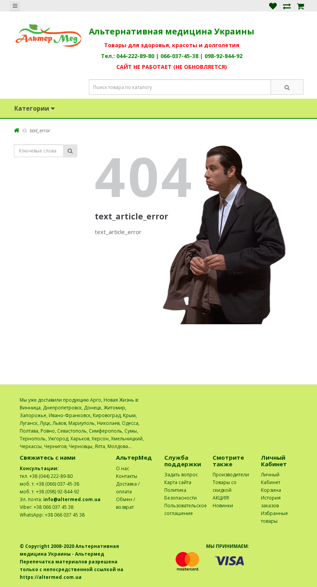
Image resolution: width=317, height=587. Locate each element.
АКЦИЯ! (221, 498)
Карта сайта (177, 482)
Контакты (126, 476)
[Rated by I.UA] (281, 400)
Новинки (223, 505)
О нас (122, 468)
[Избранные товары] (273, 5)
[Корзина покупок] (300, 5)
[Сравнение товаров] (287, 5)
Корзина (271, 490)
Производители (231, 474)
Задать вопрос (181, 474)
